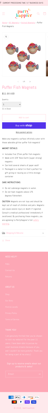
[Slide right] (30, 82)
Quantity (5, 99)
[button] (3, 13)
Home (4, 22)
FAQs (7, 264)
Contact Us (10, 270)
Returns (8, 276)
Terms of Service (12, 319)
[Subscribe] (39, 374)
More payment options (24, 132)
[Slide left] (18, 82)
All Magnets (14, 22)
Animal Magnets (28, 22)
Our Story (9, 300)
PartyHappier (28, 408)
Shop (7, 294)
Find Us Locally (11, 307)
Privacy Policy (11, 313)
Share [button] (7, 240)
